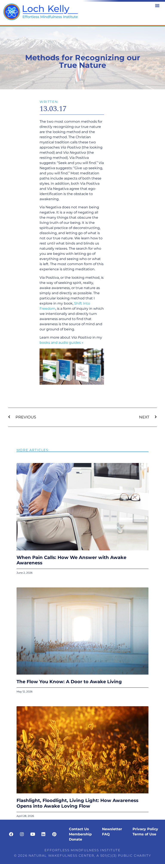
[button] (157, 5)
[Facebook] (11, 834)
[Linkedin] (43, 834)
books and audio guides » (61, 343)
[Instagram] (22, 834)
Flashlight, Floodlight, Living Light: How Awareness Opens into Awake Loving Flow (77, 803)
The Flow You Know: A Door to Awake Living (70, 681)
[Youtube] (32, 834)
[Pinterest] (54, 834)
